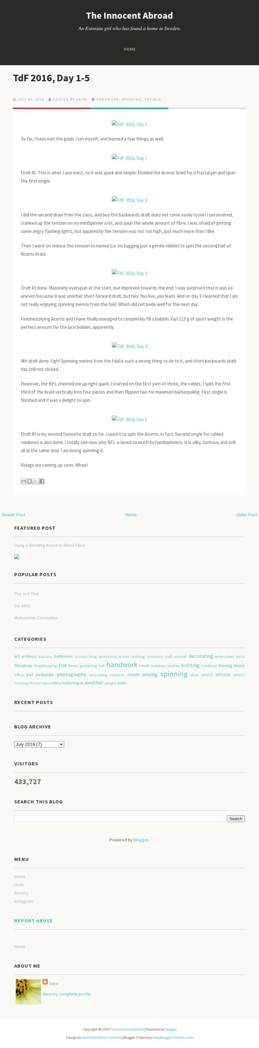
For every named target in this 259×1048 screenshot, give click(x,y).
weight (110, 683)
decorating (201, 655)
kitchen (173, 665)
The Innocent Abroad (129, 15)
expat (240, 656)
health (144, 665)
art (17, 656)
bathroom (63, 656)
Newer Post (13, 515)
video (55, 683)
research (117, 674)
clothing (137, 656)
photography (71, 674)
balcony (45, 656)
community (155, 656)
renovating (98, 674)
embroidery (224, 656)
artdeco (29, 656)
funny (73, 665)
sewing (150, 674)
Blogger (141, 840)
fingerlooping (45, 665)
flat (63, 665)
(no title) (22, 605)
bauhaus (81, 656)
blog (93, 656)
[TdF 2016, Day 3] (129, 270)
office (19, 674)
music (239, 665)
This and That (26, 593)
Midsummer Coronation (36, 618)
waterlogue (73, 683)
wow (121, 683)
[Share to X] (36, 481)
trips (45, 683)
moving (225, 665)
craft (168, 656)
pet (30, 674)
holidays (158, 665)
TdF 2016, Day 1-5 (51, 78)
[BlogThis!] (30, 481)
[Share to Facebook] (42, 481)
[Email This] (24, 481)
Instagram (23, 901)
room (133, 674)
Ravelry (21, 893)
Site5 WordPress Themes (101, 1037)
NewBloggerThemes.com (173, 1037)
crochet (180, 656)
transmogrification (27, 683)
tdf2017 (239, 674)
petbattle (45, 674)
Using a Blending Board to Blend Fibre (49, 545)
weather (94, 682)
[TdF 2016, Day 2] (129, 197)
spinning (132, 99)
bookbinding (108, 656)
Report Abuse (33, 920)
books (123, 656)
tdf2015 (207, 674)
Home (130, 49)
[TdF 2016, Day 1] (129, 121)
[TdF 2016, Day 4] (129, 343)
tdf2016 (153, 99)
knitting (190, 665)
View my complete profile (67, 994)
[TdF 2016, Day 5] (129, 417)
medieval (209, 665)
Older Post (246, 515)
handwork (107, 99)
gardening (88, 665)
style (194, 674)
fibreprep (23, 665)
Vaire (53, 983)
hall (102, 665)
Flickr (19, 885)
